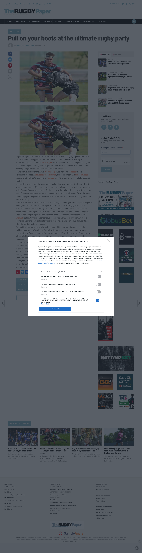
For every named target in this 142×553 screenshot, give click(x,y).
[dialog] (71, 276)
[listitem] (71, 272)
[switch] (98, 276)
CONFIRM (55, 309)
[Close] (109, 241)
